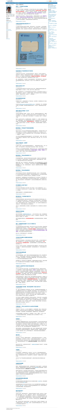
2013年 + (7, 31)
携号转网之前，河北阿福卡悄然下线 (23, 196)
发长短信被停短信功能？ (21, 98)
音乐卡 (24, 382)
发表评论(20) (20, 332)
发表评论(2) (20, 68)
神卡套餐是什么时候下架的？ (22, 185)
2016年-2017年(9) (8, 29)
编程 (48, 5)
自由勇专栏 (7, 19)
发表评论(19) (20, 347)
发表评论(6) (20, 21)
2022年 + (7, 24)
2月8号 (39, 381)
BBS (48, 8)
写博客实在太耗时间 (50, 33)
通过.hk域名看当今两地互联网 (51, 39)
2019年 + (7, 27)
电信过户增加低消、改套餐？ (22, 142)
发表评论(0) (20, 263)
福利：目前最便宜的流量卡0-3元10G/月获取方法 (26, 223)
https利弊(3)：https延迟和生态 (52, 20)
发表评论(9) (20, 182)
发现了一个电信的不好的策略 (22, 6)
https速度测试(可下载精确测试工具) (52, 11)
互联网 (52, 5)
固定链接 (17, 21)
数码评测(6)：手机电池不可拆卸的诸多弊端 (25, 128)
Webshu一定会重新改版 (51, 40)
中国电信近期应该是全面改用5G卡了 (23, 23)
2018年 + (7, 28)
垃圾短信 (18, 318)
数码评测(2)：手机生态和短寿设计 (23, 170)
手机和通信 (54, 7)
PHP (50, 5)
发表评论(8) (20, 405)
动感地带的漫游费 (19, 363)
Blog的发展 (54, 5)
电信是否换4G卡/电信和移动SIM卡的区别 (24, 70)
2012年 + (7, 32)
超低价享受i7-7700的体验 (51, 10)
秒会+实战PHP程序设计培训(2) (52, 15)
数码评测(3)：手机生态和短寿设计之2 (23, 155)
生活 (52, 7)
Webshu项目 (49, 7)
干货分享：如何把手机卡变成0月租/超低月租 (25, 265)
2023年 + (7, 23)
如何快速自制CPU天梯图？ (51, 16)
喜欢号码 (18, 334)
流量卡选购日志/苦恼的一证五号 (22, 110)
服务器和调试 (51, 6)
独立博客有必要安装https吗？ (51, 18)
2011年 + (7, 33)
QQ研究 (51, 8)
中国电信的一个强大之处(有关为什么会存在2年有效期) (27, 306)
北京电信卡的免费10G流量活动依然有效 (24, 237)
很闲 (27, 402)
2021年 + (7, 25)
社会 (55, 8)
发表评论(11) (20, 388)
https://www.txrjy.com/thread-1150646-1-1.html (27, 104)
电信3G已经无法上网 (20, 85)
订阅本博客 (47, 1)
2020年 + (7, 26)
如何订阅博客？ (55, 1)
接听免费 (36, 367)
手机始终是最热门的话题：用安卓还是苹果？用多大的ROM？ (28, 286)
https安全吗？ (50, 17)
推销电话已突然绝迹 (20, 211)
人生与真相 (53, 8)
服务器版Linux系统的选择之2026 (52, 14)
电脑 (48, 6)
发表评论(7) (20, 83)
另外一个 (23, 385)
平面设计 (54, 6)
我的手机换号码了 (19, 390)
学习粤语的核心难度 (50, 38)
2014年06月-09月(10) (9, 30)
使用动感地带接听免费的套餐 (22, 378)
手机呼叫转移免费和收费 (21, 252)
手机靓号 (18, 349)
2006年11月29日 (34, 344)
